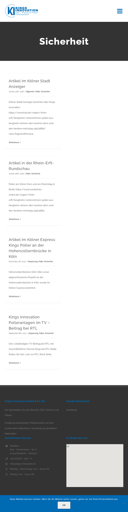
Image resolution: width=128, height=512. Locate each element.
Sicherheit (45, 92)
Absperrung (33, 261)
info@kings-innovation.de (23, 464)
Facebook (71, 410)
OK (64, 505)
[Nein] (124, 503)
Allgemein (30, 92)
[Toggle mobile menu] (120, 10)
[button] (95, 464)
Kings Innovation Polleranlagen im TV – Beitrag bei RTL (29, 323)
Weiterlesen (14, 142)
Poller (37, 92)
